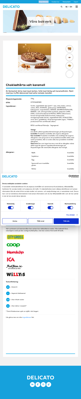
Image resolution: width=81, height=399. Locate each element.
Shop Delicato (43, 2)
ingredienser (27, 317)
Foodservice (55, 2)
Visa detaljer (70, 215)
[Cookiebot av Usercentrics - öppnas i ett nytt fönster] (70, 176)
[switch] (30, 207)
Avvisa (15, 221)
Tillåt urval (40, 221)
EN (71, 7)
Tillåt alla (66, 221)
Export (76, 2)
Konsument (66, 2)
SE (66, 7)
